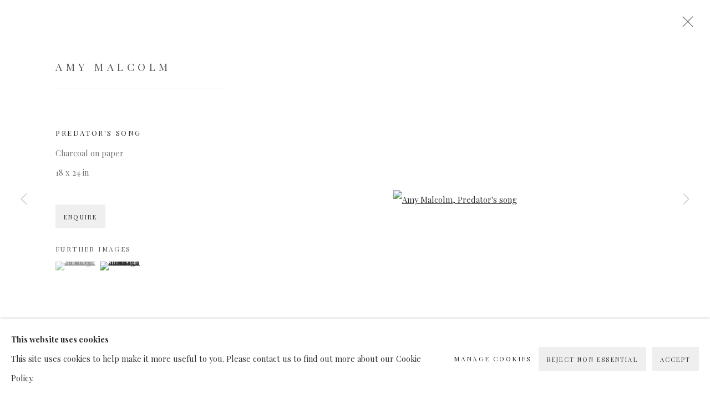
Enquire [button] (80, 217)
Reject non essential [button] (592, 359)
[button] (76, 266)
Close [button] (685, 25)
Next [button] (686, 199)
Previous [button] (24, 199)
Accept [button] (675, 359)
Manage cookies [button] (493, 358)
